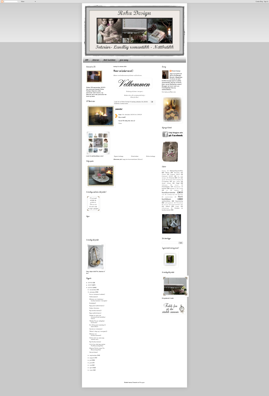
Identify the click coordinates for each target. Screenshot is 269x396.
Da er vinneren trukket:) (97, 294)
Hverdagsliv (166, 186)
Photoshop (179, 202)
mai (91, 365)
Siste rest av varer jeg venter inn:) (96, 338)
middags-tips (171, 194)
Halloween (164, 185)
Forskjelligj (165, 181)
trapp (177, 206)
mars (91, 370)
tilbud (168, 206)
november (93, 289)
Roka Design (176, 71)
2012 (90, 282)
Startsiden (134, 156)
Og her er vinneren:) (95, 329)
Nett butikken (109, 60)
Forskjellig (178, 179)
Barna (167, 172)
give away (124, 60)
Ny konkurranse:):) (95, 310)
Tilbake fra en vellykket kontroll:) (97, 321)
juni (91, 362)
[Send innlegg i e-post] (151, 101)
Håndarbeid (177, 186)
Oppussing (179, 201)
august (92, 358)
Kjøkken (176, 190)
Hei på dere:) (93, 352)
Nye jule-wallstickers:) (96, 305)
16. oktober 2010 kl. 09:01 (132, 114)
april (91, 367)
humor (177, 185)
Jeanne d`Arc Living (176, 188)
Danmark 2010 (167, 176)
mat (163, 194)
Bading (164, 170)
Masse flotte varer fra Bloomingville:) (96, 348)
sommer (166, 204)
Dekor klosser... (94, 308)
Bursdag (176, 172)
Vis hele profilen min (169, 92)
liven (120, 114)
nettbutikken (166, 201)
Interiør (95, 60)
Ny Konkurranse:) (95, 342)
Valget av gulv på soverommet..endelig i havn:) (97, 317)
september (93, 355)
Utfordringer (165, 208)
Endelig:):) (92, 303)
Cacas (164, 174)
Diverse (171, 178)
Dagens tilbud (175, 174)
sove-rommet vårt (177, 204)
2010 (90, 287)
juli (91, 360)
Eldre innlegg (150, 156)
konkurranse (124, 103)
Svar (120, 123)
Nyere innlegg (118, 156)
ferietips (170, 179)
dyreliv (164, 179)
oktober (92, 292)
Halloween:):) (93, 296)
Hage (177, 183)
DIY (86, 60)
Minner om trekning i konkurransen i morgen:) (98, 299)
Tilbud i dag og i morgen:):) (98, 331)
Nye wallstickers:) (95, 313)
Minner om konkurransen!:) (95, 334)
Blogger (142, 382)
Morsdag (180, 194)
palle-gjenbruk (169, 202)
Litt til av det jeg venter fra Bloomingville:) (97, 345)
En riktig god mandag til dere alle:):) (97, 325)
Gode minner (166, 183)
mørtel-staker (169, 197)
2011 (90, 285)
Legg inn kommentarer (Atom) (132, 159)
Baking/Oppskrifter (176, 171)
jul (167, 190)
